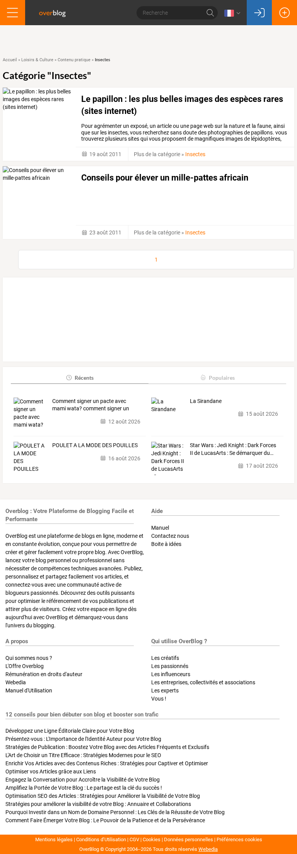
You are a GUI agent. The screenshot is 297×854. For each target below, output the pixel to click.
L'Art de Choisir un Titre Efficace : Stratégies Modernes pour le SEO (83, 755)
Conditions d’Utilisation (101, 839)
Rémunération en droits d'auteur (43, 674)
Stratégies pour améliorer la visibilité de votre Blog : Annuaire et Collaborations (98, 804)
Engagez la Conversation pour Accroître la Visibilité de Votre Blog (82, 780)
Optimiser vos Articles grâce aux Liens (50, 771)
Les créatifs (165, 658)
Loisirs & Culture (37, 59)
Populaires (222, 377)
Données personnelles (188, 839)
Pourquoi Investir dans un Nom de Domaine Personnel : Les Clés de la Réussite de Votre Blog (115, 812)
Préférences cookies (239, 839)
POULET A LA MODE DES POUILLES (95, 445)
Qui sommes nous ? (28, 658)
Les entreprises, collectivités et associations (203, 682)
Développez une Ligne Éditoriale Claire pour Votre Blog (69, 731)
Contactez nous (170, 536)
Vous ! (158, 699)
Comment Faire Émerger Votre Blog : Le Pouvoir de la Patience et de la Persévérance (105, 820)
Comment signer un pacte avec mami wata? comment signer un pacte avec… (90, 405)
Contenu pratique (74, 59)
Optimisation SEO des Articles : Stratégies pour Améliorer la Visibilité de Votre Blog (102, 796)
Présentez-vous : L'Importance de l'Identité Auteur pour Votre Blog (83, 739)
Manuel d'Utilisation (28, 690)
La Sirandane (206, 401)
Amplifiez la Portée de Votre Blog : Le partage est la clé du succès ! (83, 788)
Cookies (151, 839)
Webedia (15, 682)
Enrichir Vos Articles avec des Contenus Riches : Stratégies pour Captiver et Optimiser (106, 763)
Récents (84, 377)
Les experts (165, 690)
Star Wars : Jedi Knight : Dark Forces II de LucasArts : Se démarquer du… (233, 449)
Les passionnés (169, 666)
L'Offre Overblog (24, 666)
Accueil (10, 59)
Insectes (195, 154)
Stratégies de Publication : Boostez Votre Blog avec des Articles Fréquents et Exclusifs (107, 747)
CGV (134, 839)
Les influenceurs (170, 674)
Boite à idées (166, 544)
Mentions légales (54, 839)
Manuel (160, 528)
